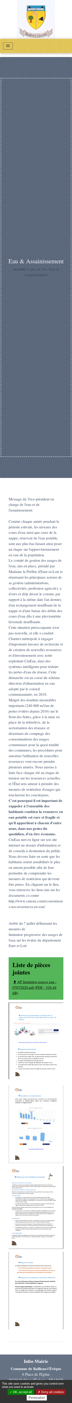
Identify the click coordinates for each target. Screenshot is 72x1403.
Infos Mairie (36, 1361)
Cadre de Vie (37, 269)
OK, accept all (22, 1392)
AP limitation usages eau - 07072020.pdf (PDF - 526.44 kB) (34, 987)
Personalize (37, 1397)
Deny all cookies (52, 1392)
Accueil (19, 269)
